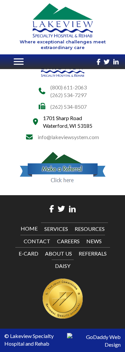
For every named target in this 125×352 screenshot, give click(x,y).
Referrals (93, 253)
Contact (37, 241)
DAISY (62, 266)
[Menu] (18, 61)
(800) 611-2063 (68, 87)
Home (29, 228)
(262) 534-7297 (68, 95)
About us (58, 253)
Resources (90, 229)
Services (56, 229)
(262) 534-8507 (68, 106)
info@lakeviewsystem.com (68, 137)
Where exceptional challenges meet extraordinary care (63, 44)
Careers (68, 241)
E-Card (28, 253)
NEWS (94, 241)
